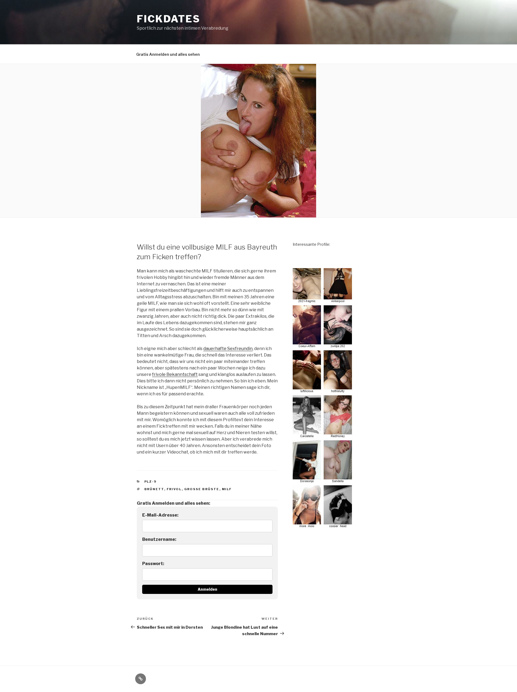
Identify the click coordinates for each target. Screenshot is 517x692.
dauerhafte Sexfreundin (228, 348)
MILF (227, 489)
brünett (154, 489)
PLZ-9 (150, 481)
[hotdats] (323, 526)
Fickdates (168, 19)
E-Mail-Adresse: (160, 515)
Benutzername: (159, 539)
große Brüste (201, 489)
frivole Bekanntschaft (175, 374)
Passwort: (153, 563)
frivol (174, 489)
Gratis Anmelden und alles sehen (168, 54)
